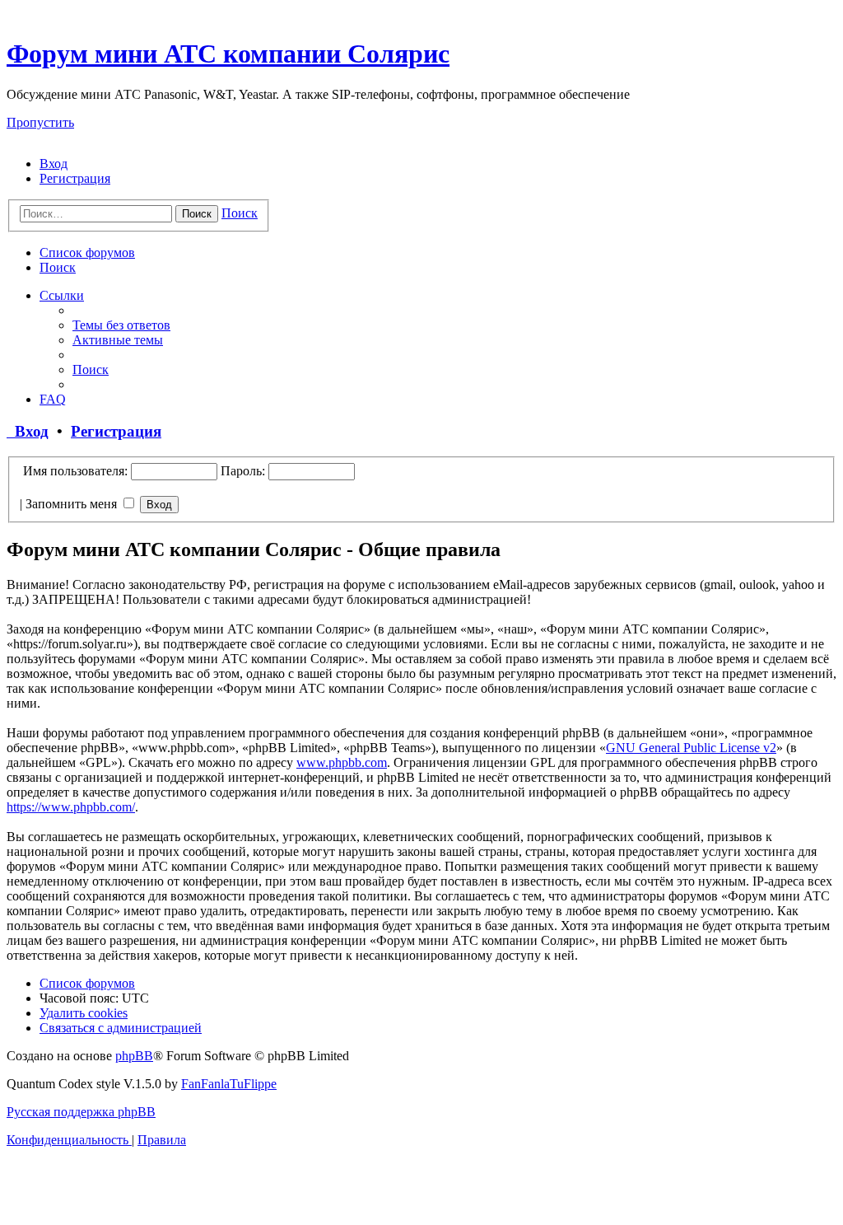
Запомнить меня (73, 504)
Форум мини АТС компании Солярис (228, 53)
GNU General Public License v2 (691, 748)
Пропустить (40, 122)
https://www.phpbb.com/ (71, 807)
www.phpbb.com (341, 762)
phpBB (134, 1056)
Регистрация (116, 431)
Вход (28, 431)
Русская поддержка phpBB (81, 1112)
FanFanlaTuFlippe (229, 1084)
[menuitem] (54, 164)
